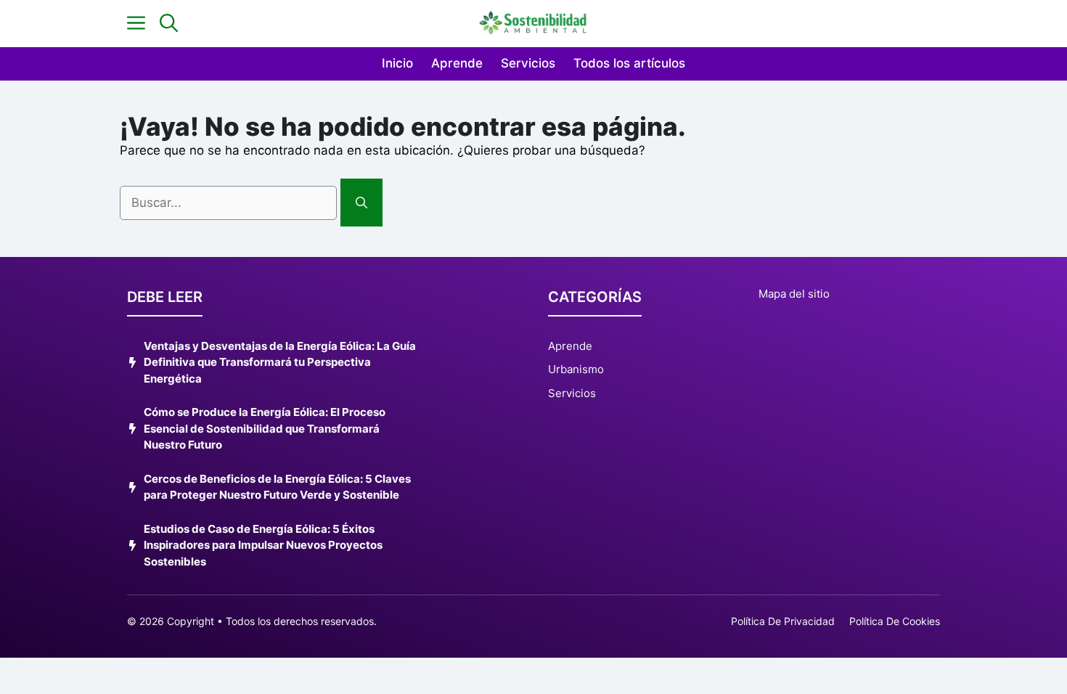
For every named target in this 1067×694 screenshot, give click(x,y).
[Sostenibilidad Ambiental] (533, 23)
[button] (168, 23)
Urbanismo (576, 369)
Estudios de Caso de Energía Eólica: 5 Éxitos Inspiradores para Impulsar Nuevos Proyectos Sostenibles (263, 545)
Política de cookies (894, 621)
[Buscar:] (230, 202)
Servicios (528, 63)
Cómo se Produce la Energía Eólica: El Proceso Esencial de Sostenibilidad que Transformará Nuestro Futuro (264, 428)
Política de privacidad (783, 621)
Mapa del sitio (794, 294)
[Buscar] (361, 202)
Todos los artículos (629, 63)
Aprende (457, 63)
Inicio (397, 63)
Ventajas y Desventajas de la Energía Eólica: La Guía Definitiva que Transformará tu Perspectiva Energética (280, 362)
